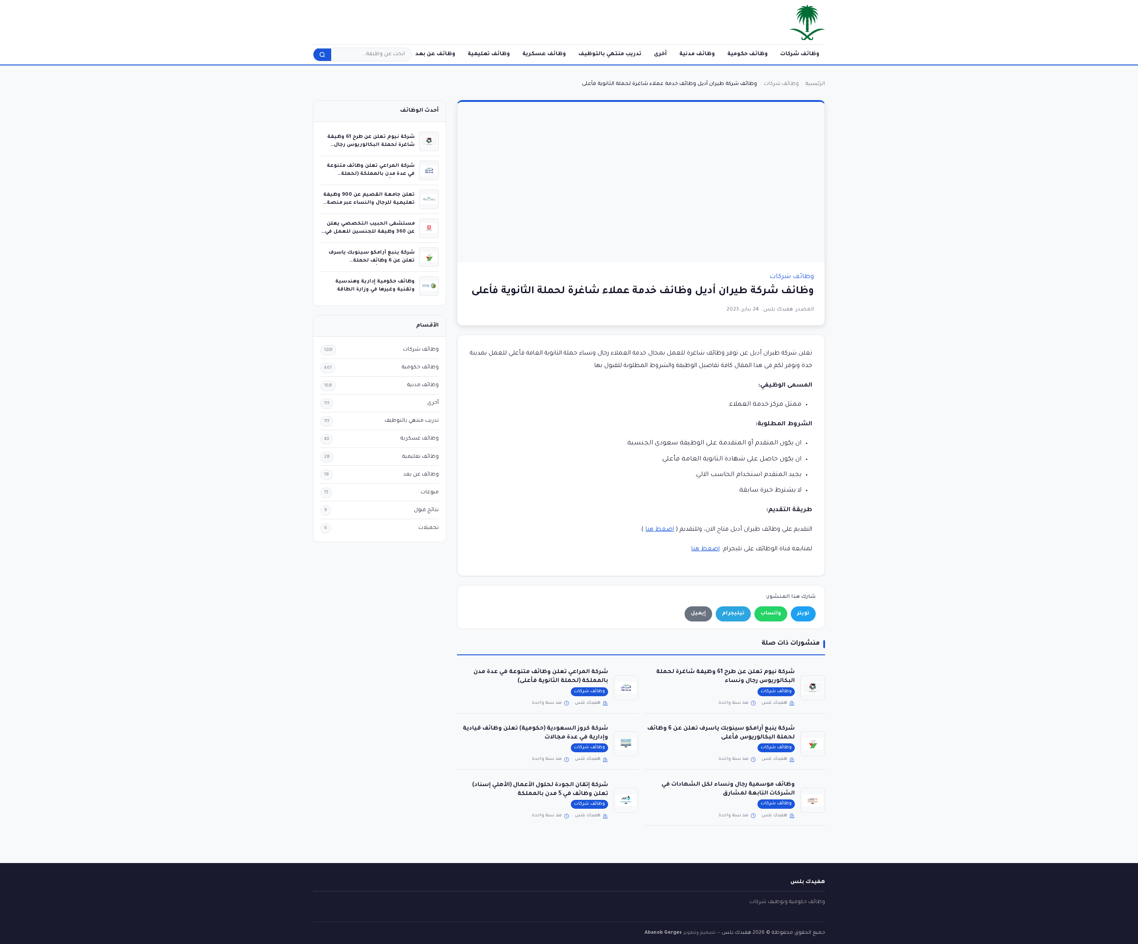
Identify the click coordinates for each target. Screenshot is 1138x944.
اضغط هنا (659, 529)
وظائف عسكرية (544, 54)
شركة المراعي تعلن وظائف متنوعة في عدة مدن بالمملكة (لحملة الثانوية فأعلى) (371, 173)
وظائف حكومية (747, 54)
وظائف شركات (799, 54)
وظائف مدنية (697, 54)
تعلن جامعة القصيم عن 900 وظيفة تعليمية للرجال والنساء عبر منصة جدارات (369, 202)
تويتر (803, 614)
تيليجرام (733, 614)
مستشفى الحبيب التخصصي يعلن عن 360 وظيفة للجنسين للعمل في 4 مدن (370, 231)
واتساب (771, 614)
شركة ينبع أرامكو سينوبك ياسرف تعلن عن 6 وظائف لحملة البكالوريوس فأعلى (372, 260)
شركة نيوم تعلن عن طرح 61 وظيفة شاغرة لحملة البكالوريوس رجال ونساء (371, 144)
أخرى (660, 54)
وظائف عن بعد (435, 54)
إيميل (698, 614)
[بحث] (322, 54)
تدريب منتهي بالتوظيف (609, 54)
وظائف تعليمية (489, 54)
